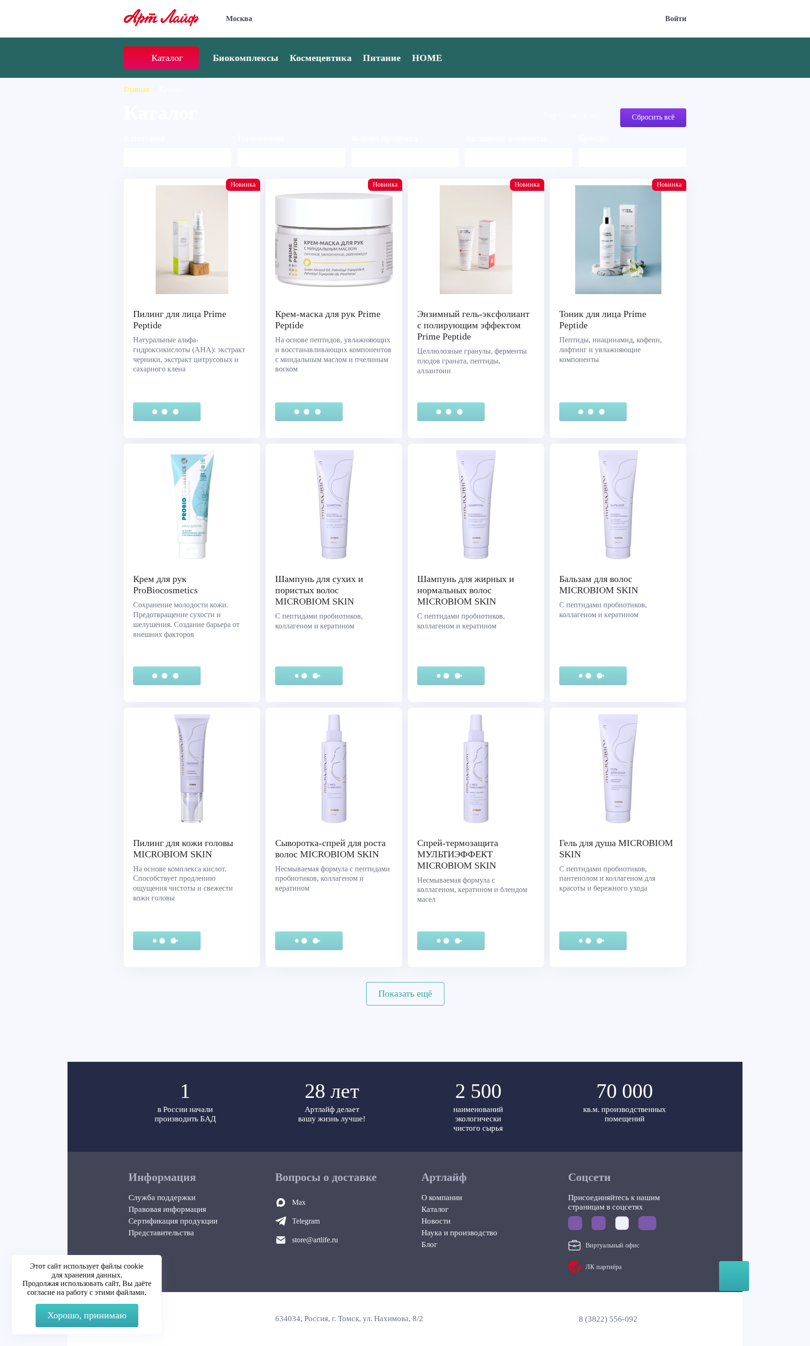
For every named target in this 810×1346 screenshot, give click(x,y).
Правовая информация (167, 1209)
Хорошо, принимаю (87, 1315)
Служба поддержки (161, 1197)
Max (299, 1202)
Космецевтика (321, 58)
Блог (429, 1244)
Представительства (161, 1232)
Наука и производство (459, 1232)
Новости (435, 1221)
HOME (427, 58)
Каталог (435, 1209)
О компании (441, 1197)
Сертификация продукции (173, 1221)
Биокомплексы (245, 58)
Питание (382, 58)
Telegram (306, 1221)
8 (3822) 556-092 (608, 1319)
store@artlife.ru (315, 1240)
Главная (136, 89)
